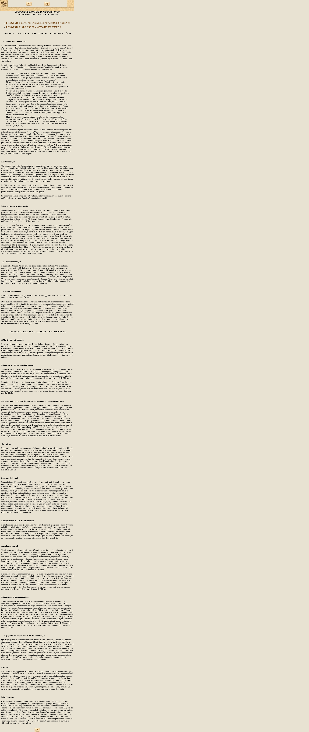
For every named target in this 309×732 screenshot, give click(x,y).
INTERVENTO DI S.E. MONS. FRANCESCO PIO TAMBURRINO (33, 27)
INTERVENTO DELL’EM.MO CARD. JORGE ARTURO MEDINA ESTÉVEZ (38, 23)
